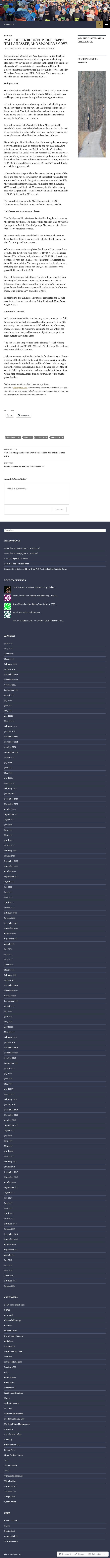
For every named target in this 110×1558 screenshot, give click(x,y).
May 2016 (8, 1270)
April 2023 (8, 840)
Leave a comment (48, 49)
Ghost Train (9, 1383)
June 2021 (8, 954)
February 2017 (10, 1224)
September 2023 (11, 814)
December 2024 (11, 737)
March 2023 (9, 845)
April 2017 (8, 1213)
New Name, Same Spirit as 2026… (42, 604)
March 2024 (9, 783)
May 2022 (8, 897)
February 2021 (10, 975)
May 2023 (8, 835)
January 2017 (9, 1229)
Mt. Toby (8, 1408)
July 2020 (8, 1011)
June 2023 (8, 830)
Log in (7, 1526)
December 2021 (11, 923)
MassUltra (9, 24)
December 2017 (11, 1172)
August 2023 (9, 820)
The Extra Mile (10, 1465)
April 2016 (8, 1276)
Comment (59, 509)
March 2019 (9, 1094)
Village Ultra (9, 1497)
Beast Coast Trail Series (14, 1305)
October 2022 (10, 871)
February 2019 (10, 1099)
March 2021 (9, 970)
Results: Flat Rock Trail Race (16, 564)
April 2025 (8, 716)
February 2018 (10, 1162)
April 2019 (8, 1089)
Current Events (10, 1331)
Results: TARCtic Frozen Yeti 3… (50, 621)
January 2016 (9, 1286)
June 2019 (8, 1079)
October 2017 (10, 1182)
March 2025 (9, 721)
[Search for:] (55, 530)
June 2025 (8, 706)
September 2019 (11, 1063)
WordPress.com (11, 1541)
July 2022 (8, 887)
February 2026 (10, 664)
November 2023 (11, 804)
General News (10, 1377)
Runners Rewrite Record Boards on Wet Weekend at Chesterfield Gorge (35, 569)
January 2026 (9, 669)
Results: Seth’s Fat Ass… (31, 612)
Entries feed (9, 1531)
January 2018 (9, 1167)
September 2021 (11, 939)
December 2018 (11, 1110)
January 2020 (9, 1042)
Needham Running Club (14, 1419)
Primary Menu (106, 24)
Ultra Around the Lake (13, 1476)
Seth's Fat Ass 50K (12, 1445)
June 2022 (8, 892)
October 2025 (10, 685)
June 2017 (8, 1203)
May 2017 (8, 1208)
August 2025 (9, 695)
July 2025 (8, 700)
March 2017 (9, 1219)
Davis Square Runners (13, 1336)
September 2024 (11, 752)
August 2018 (9, 1130)
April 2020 (8, 1027)
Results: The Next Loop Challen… (42, 587)
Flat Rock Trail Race (13, 1362)
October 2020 (10, 996)
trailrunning (41, 437)
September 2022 (11, 877)
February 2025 (10, 726)
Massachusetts (13, 437)
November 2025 (11, 680)
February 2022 (10, 913)
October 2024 (10, 747)
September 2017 (11, 1187)
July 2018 (8, 1136)
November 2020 (11, 991)
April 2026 (8, 654)
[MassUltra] (92, 114)
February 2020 (10, 1037)
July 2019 (8, 1073)
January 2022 (9, 918)
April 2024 (8, 778)
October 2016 (10, 1244)
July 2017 (8, 1198)
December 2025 (11, 674)
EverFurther (9, 1346)
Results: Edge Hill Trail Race (16, 559)
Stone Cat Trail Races (13, 1455)
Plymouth (8, 1429)
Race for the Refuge (12, 1434)
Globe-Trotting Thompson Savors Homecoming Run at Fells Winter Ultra (34, 452)
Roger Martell (19, 604)
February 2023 (10, 851)
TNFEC (7, 1471)
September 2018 (11, 1125)
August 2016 (9, 1255)
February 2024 (10, 788)
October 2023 (10, 809)
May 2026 (8, 648)
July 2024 (8, 763)
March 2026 (9, 659)
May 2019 (8, 1084)
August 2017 (9, 1193)
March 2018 (9, 1156)
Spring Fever (9, 1450)
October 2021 (10, 934)
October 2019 (10, 1058)
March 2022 (9, 908)
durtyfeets (8, 1341)
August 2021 (9, 944)
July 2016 (8, 1260)
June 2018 (8, 1141)
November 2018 (11, 1115)
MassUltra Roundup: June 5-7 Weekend (21, 553)
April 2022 (8, 902)
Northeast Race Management (17, 1424)
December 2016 (11, 1234)
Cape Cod (8, 1315)
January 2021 (9, 980)
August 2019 (9, 1068)
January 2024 (9, 794)
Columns (8, 1326)
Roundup (8, 36)
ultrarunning (57, 437)
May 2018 (8, 1146)
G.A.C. (6, 1372)
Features (8, 1357)
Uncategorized (10, 1486)
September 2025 (11, 690)
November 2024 (11, 742)
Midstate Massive (11, 1403)
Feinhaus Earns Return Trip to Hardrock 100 (24, 465)
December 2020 (11, 985)
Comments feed (11, 1536)
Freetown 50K (10, 1367)
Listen (7, 1398)
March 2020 (9, 1032)
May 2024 (8, 773)
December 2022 (11, 861)
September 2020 (11, 1001)
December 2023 (11, 799)
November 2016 (11, 1239)
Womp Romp (10, 1502)
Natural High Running (13, 1414)
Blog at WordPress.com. (12, 1554)
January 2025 (9, 731)
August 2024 (9, 757)
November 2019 (11, 1053)
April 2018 (8, 1151)
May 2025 (8, 711)
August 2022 (9, 882)
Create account (10, 1521)
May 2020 (8, 1022)
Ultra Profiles (10, 1481)
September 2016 (11, 1250)
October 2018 (10, 1120)
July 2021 (8, 949)
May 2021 (8, 959)
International (10, 1388)
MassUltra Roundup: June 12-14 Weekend (22, 548)
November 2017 (11, 1177)
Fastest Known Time (13, 1351)
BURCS (7, 1310)
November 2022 (11, 866)
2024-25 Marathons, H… (23, 621)
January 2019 (9, 1105)
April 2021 (8, 965)
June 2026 (8, 643)
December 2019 (11, 1048)
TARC (6, 1460)
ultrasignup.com (20, 387)
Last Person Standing (13, 1393)
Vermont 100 (10, 1491)
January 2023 (9, 856)
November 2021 (11, 928)
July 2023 (8, 825)
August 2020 (9, 1006)
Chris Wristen (30, 49)
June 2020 (8, 1016)
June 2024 (8, 768)
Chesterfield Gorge (12, 1320)
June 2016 (8, 1265)
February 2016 (10, 1281)
